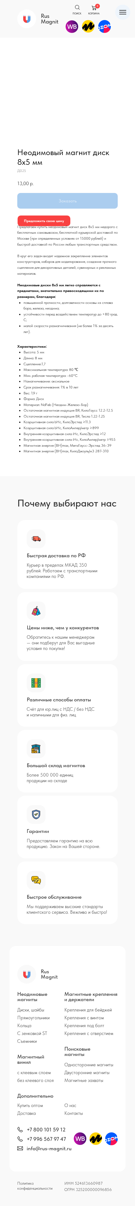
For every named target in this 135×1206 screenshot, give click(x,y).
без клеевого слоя (35, 1080)
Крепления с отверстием (88, 1033)
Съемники (27, 1041)
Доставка (26, 1113)
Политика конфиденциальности (34, 1186)
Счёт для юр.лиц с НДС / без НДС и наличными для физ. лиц (60, 712)
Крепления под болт (84, 1025)
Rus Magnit (49, 19)
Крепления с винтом (84, 1018)
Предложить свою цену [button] (44, 221)
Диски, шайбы (30, 1010)
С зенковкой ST (32, 1033)
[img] (20, 1129)
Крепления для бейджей (88, 1010)
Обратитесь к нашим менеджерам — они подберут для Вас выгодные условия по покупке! (61, 642)
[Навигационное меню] (122, 12)
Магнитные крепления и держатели (90, 996)
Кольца (24, 1025)
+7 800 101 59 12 (46, 1129)
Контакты (73, 1113)
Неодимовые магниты (32, 996)
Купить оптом (30, 1105)
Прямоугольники (33, 1018)
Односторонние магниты (88, 1065)
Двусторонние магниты (87, 1072)
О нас (70, 1105)
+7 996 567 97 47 (46, 1139)
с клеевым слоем (34, 1072)
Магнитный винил (30, 1059)
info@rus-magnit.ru (49, 1148)
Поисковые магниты (77, 1051)
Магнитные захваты (83, 1080)
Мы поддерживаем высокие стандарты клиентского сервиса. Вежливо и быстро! (67, 909)
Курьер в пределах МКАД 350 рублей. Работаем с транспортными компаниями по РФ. (62, 570)
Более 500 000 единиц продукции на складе (50, 777)
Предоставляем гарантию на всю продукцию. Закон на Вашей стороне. (63, 843)
